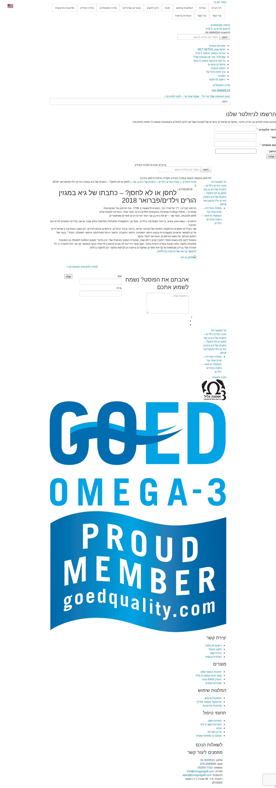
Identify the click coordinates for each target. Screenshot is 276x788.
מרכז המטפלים (108, 8)
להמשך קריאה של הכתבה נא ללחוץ (176, 251)
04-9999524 (207, 760)
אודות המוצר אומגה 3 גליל (210, 53)
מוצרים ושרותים (132, 8)
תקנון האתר (215, 649)
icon (225, 28)
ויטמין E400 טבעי (212, 679)
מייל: (118, 288)
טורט (219, 728)
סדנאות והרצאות (64, 8)
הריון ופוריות (215, 732)
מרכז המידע (87, 8)
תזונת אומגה (218, 68)
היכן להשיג (153, 8)
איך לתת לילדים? (215, 72)
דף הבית (216, 8)
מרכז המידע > (187, 181)
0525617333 (205, 767)
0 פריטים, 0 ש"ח (218, 28)
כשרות (221, 75)
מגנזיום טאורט (217, 45)
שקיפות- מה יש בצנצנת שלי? (209, 57)
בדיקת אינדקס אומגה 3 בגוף (209, 60)
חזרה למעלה (219, 377)
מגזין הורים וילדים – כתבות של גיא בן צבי (214, 187)
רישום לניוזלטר (217, 79)
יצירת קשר (216, 653)
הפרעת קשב (215, 720)
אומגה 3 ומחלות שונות (209, 735)
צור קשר (216, 15)
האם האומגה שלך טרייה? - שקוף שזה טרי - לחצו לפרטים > (197, 96)
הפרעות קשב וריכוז (211, 724)
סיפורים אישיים (216, 64)
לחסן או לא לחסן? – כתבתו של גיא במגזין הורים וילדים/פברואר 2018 (214, 198)
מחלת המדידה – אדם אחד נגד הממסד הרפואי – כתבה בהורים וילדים (212, 215)
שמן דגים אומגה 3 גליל (209, 675)
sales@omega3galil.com (197, 775)
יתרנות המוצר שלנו (211, 671)
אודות (202, 8)
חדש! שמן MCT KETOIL (211, 49)
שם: (119, 276)
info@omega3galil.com (200, 771)
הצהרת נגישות (183, 15)
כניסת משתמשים (220, 25)
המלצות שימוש (184, 8)
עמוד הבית (220, 2)
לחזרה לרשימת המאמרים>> (82, 266)
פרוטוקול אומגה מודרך (209, 701)
